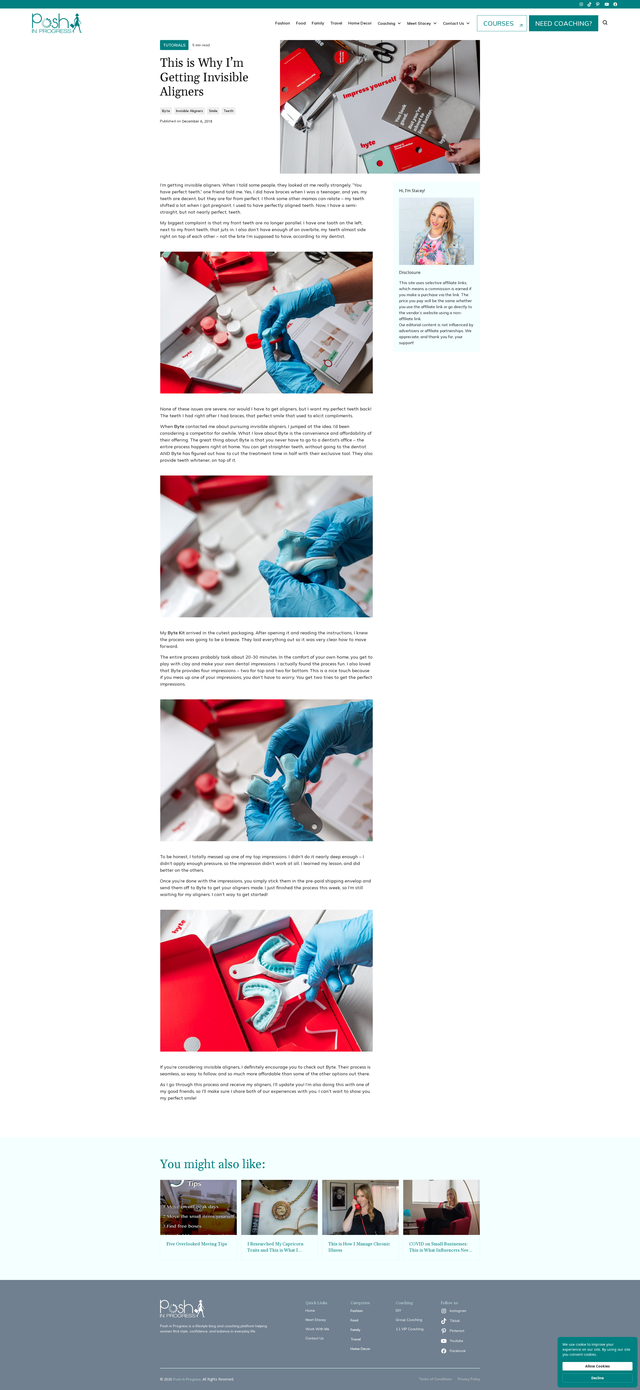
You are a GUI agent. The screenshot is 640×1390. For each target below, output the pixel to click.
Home (310, 1310)
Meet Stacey (316, 1319)
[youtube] (606, 4)
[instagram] (581, 4)
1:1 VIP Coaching (410, 1329)
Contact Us (315, 1338)
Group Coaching (409, 1319)
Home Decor (360, 23)
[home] (57, 23)
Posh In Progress (187, 1379)
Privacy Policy (469, 1379)
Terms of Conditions (435, 1379)
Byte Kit (176, 633)
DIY (398, 1310)
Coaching (386, 23)
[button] (389, 23)
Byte (179, 426)
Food (301, 23)
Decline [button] (597, 1377)
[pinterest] (598, 4)
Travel (336, 23)
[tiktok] (590, 4)
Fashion (282, 23)
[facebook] (615, 4)
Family (318, 23)
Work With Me (317, 1329)
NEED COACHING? (563, 23)
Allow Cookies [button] (597, 1366)
